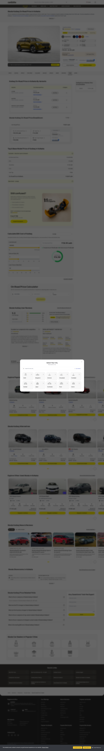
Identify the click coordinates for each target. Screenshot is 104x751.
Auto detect (78, 368)
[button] (96, 747)
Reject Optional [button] (87, 747)
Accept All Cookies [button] (77, 747)
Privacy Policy (45, 747)
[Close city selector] (82, 362)
